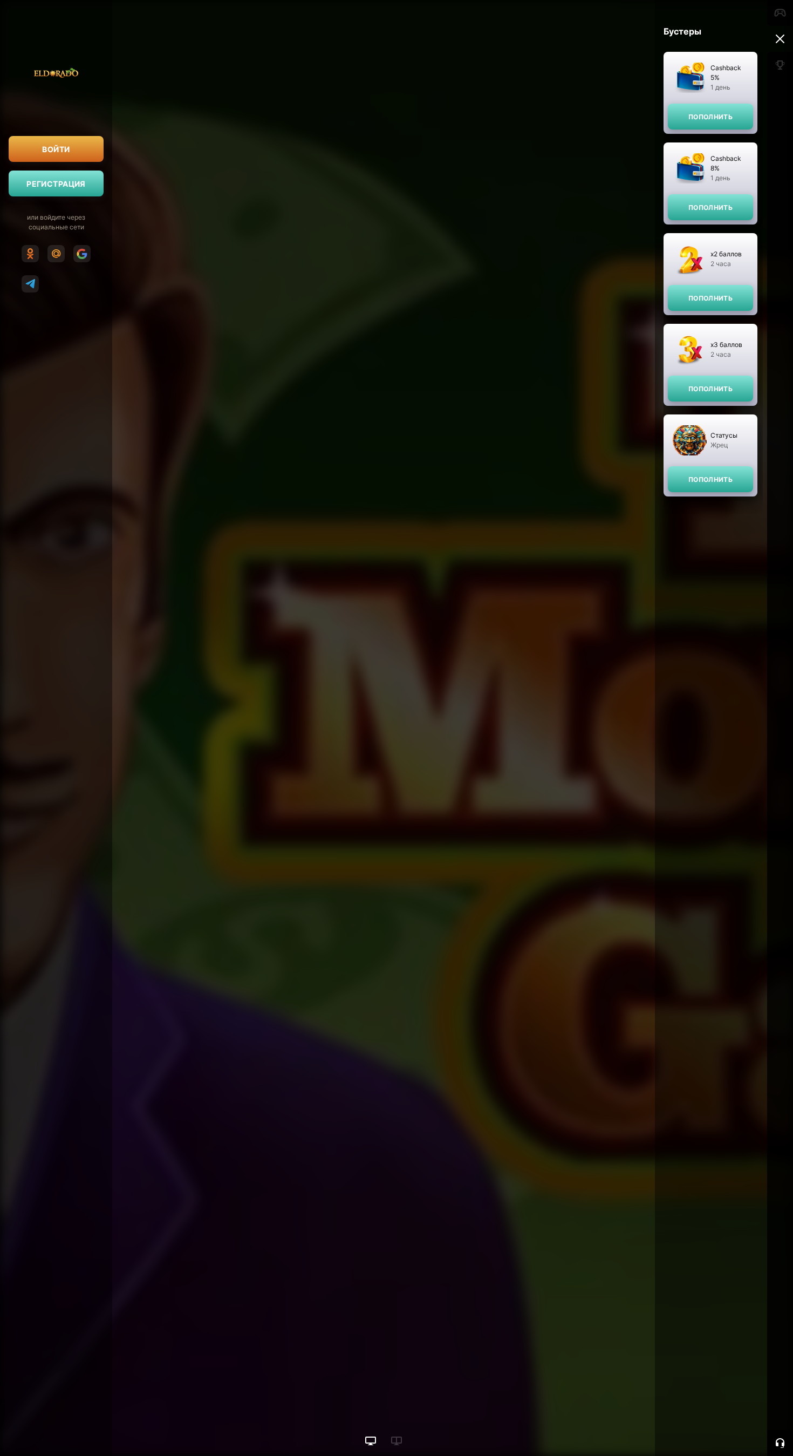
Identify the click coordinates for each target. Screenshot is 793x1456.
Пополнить (710, 117)
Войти (56, 149)
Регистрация (56, 183)
